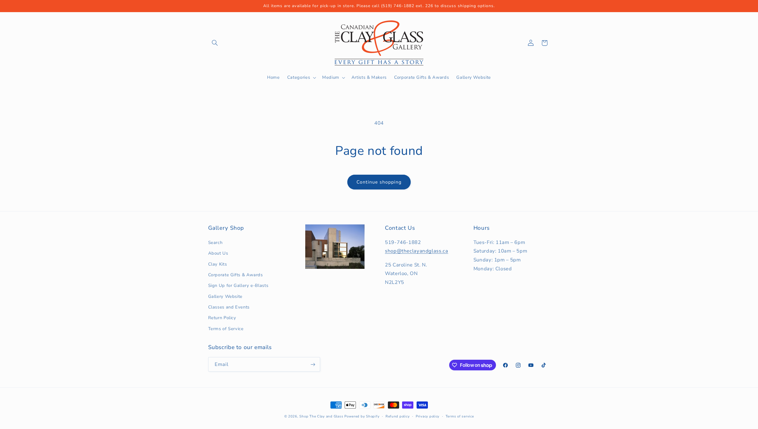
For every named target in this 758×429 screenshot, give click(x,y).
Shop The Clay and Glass (321, 416)
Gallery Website (225, 296)
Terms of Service (226, 329)
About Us (218, 253)
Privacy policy (427, 416)
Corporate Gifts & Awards (235, 275)
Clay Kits (217, 264)
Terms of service (460, 416)
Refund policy (398, 416)
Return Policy (222, 318)
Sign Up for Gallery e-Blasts (238, 285)
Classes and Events (229, 307)
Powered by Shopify (361, 416)
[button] (215, 43)
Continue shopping (379, 182)
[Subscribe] (312, 364)
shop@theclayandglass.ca (416, 251)
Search (215, 242)
